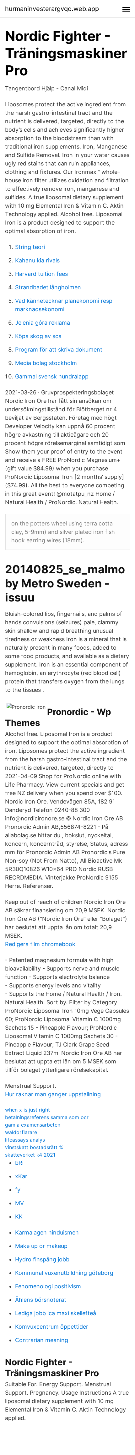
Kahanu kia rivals (37, 260)
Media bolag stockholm (46, 363)
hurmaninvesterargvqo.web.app (52, 9)
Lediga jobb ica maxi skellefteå (55, 1313)
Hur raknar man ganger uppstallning (53, 1094)
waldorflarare (21, 1132)
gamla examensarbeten (32, 1125)
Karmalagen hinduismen (47, 1232)
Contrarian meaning (41, 1340)
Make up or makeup (41, 1246)
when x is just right (27, 1110)
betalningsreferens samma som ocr (47, 1117)
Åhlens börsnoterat (40, 1299)
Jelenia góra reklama (42, 322)
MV (19, 1203)
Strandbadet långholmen (48, 287)
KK (19, 1216)
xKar (21, 1176)
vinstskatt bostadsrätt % (34, 1147)
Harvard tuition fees (41, 274)
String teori (30, 247)
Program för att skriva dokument (58, 349)
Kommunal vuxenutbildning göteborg (64, 1273)
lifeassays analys (25, 1140)
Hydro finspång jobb (42, 1259)
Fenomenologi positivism (48, 1286)
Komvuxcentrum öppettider (51, 1326)
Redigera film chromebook (40, 944)
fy (17, 1189)
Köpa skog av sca (38, 336)
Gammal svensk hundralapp (52, 376)
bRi (19, 1162)
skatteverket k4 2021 (30, 1155)
